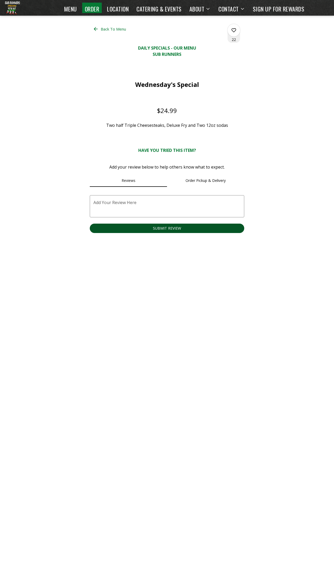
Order (92, 9)
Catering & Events (159, 9)
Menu (70, 9)
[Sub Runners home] (27, 7)
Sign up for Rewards (279, 9)
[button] (200, 8)
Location (118, 9)
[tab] (128, 180)
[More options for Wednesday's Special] (234, 30)
